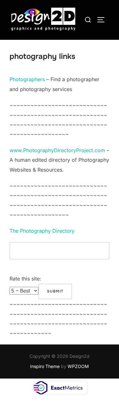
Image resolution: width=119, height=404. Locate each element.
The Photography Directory (42, 231)
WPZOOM (78, 366)
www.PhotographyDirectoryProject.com (57, 150)
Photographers (27, 79)
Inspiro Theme (45, 366)
